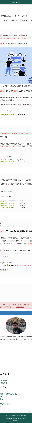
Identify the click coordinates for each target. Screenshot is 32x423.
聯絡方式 (16, 420)
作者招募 (16, 419)
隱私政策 (23, 419)
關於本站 (9, 419)
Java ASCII (25, 20)
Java (16, 20)
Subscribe (20, 307)
